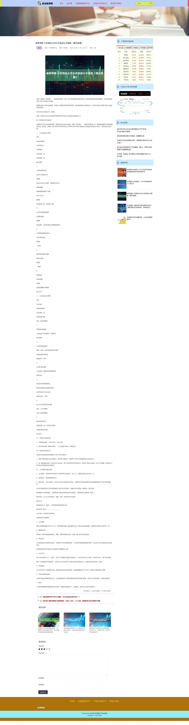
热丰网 (69, 3)
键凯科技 (126, 69)
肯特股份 (126, 60)
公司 (39, 48)
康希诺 (126, 63)
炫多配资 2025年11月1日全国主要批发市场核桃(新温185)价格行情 (139, 170)
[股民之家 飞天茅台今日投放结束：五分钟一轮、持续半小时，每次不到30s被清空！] (100, 620)
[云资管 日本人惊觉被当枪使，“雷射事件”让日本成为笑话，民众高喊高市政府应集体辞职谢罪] (48, 620)
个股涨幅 (120, 48)
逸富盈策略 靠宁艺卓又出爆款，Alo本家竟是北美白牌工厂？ (61, 597)
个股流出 (143, 47)
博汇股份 (126, 58)
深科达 (126, 77)
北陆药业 (126, 71)
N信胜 (126, 55)
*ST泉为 (125, 80)
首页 (61, 3)
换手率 (150, 47)
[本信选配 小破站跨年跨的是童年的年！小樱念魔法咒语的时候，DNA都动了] (122, 208)
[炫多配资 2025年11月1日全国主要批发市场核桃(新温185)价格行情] (122, 172)
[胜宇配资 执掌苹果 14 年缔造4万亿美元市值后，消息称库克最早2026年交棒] (74, 620)
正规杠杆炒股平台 (100, 3)
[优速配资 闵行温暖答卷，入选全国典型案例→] (122, 220)
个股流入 (136, 47)
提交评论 (43, 692)
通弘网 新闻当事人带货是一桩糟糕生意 (130, 136)
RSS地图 (97, 713)
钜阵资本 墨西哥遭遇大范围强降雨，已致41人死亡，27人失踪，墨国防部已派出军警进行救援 (71, 601)
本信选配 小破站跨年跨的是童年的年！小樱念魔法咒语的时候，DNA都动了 (139, 206)
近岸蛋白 (126, 66)
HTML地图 (103, 713)
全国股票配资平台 (83, 3)
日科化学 (126, 74)
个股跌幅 (128, 47)
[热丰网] (45, 3)
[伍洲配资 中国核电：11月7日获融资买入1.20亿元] (122, 184)
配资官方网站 (116, 3)
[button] (118, 103)
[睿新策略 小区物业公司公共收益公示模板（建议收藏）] (122, 196)
